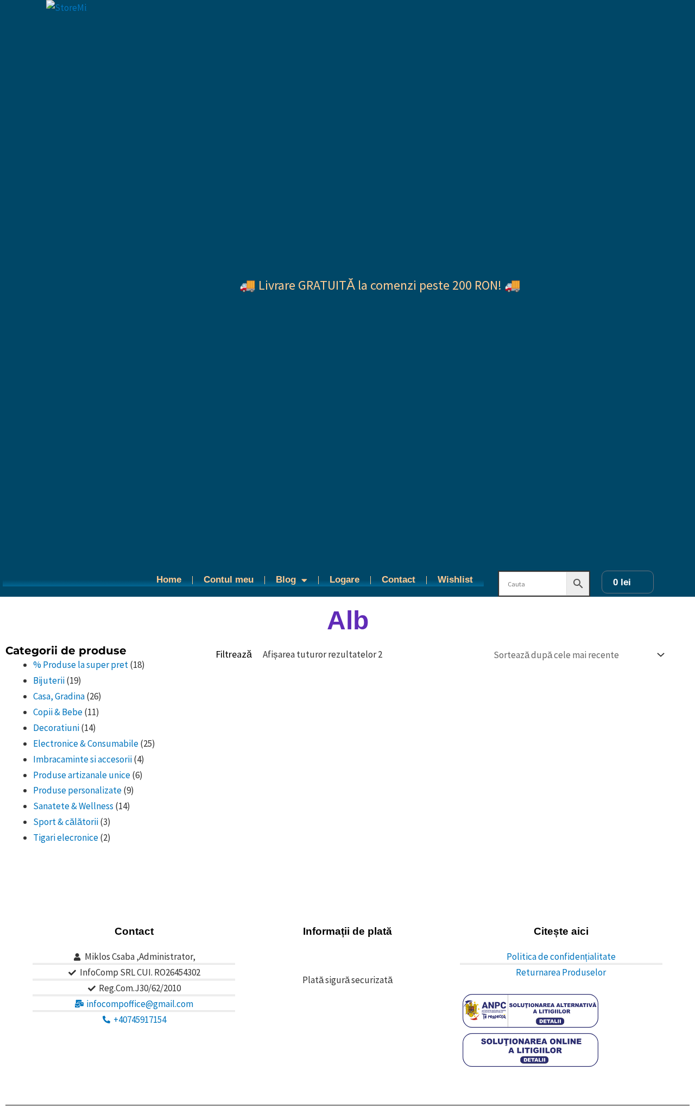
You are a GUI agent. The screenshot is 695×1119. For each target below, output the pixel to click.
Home (168, 579)
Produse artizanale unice (81, 775)
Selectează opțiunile (259, 882)
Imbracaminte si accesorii (82, 759)
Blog (286, 579)
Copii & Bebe (58, 712)
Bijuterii (49, 680)
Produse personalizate (77, 790)
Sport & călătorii (65, 822)
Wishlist (455, 579)
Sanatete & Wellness (73, 806)
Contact (398, 579)
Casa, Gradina (59, 696)
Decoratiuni (56, 728)
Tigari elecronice (65, 837)
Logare (344, 579)
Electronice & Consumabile (85, 743)
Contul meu (229, 579)
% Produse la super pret (80, 665)
